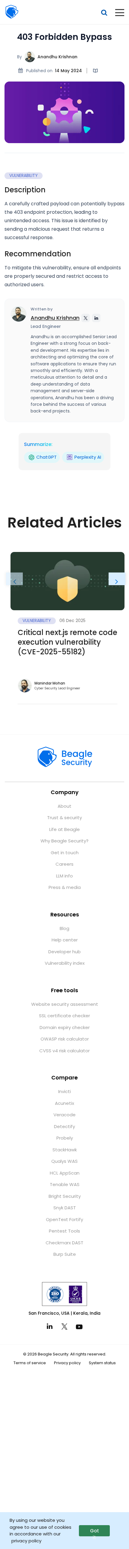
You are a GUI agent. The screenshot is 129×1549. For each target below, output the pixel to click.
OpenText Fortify (64, 1219)
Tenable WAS (65, 1184)
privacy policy (26, 1541)
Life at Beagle (64, 829)
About (64, 806)
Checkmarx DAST (64, 1243)
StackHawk (64, 1150)
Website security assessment (64, 1004)
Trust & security (64, 817)
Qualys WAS (64, 1161)
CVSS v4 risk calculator (64, 1050)
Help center (65, 940)
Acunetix (64, 1103)
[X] (64, 1326)
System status (102, 1363)
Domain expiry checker (65, 1027)
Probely (64, 1138)
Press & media (65, 887)
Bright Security (65, 1196)
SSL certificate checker (64, 1015)
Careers (65, 864)
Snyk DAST (64, 1207)
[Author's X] (85, 318)
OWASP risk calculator (64, 1039)
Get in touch (65, 852)
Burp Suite (64, 1254)
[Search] (104, 13)
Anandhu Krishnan (57, 57)
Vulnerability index (65, 963)
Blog (64, 928)
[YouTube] (79, 1326)
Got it (94, 1532)
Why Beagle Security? (64, 841)
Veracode (64, 1114)
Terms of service (30, 1363)
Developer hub (64, 951)
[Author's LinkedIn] (96, 318)
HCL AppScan (65, 1173)
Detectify (64, 1126)
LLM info (64, 876)
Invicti (64, 1091)
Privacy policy (67, 1363)
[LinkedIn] (49, 1326)
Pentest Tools (64, 1231)
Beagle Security (12, 12)
